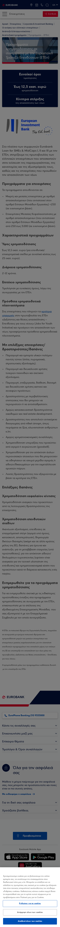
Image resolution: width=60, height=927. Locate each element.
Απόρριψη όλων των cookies (30, 912)
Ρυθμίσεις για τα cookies (30, 903)
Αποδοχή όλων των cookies (30, 921)
